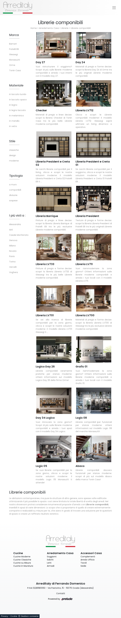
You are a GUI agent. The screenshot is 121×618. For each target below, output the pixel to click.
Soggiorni (51, 556)
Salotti (50, 559)
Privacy (4, 616)
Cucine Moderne (21, 556)
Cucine (18, 553)
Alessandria (15, 224)
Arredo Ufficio (88, 559)
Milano (12, 245)
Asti (11, 229)
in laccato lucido (17, 94)
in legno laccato (17, 110)
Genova (13, 240)
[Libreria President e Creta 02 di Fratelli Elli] (53, 144)
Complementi (88, 556)
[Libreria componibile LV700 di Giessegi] (93, 298)
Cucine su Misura (22, 562)
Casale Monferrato (18, 235)
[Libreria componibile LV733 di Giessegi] (53, 247)
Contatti (60, 593)
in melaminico (16, 115)
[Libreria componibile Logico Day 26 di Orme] (53, 349)
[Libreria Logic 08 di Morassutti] (93, 401)
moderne (14, 160)
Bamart (13, 43)
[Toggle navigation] (114, 8)
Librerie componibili (81, 28)
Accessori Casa (91, 553)
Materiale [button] (16, 85)
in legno (13, 104)
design (12, 155)
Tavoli (84, 562)
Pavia (12, 256)
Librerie (64, 28)
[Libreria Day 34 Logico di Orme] (53, 401)
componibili (15, 189)
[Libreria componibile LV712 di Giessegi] (93, 93)
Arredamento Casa (49, 28)
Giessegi (13, 54)
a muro (13, 184)
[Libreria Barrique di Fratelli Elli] (53, 199)
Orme (12, 65)
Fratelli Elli (14, 49)
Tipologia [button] (16, 176)
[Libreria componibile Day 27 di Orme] (53, 45)
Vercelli (13, 266)
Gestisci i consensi (30, 616)
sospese (13, 200)
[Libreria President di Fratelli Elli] (93, 199)
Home (34, 28)
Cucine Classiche (22, 559)
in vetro (13, 126)
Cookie (13, 616)
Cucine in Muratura (23, 565)
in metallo (14, 120)
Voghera (13, 272)
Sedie (83, 565)
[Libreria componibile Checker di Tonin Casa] (53, 93)
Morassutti (14, 59)
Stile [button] (12, 141)
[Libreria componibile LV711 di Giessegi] (93, 247)
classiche (14, 150)
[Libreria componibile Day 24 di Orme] (93, 45)
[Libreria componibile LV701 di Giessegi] (53, 298)
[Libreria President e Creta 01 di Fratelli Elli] (93, 144)
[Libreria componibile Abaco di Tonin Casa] (93, 449)
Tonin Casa (15, 70)
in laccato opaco (18, 99)
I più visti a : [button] (17, 215)
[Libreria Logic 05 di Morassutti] (53, 449)
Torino (12, 261)
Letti (49, 562)
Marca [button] (14, 35)
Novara (12, 251)
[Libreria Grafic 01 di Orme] (93, 349)
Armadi (50, 565)
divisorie (13, 195)
